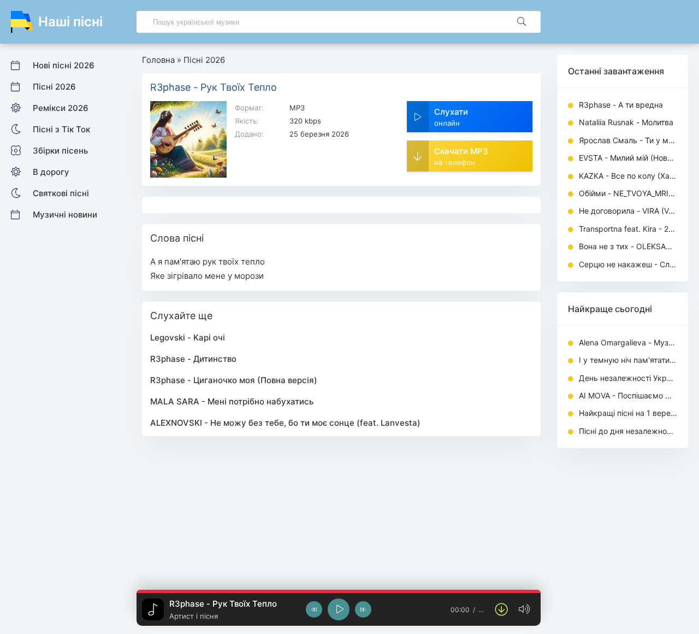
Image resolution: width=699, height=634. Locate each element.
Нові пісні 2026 (63, 65)
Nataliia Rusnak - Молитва (626, 122)
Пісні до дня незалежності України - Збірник (628, 431)
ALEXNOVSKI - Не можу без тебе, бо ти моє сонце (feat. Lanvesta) (285, 423)
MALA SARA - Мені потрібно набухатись (231, 401)
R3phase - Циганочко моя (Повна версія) (233, 380)
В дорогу (51, 172)
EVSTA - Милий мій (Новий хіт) (628, 157)
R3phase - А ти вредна (621, 104)
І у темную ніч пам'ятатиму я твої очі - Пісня (628, 360)
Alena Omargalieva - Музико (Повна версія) (628, 342)
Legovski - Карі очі (187, 337)
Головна (158, 60)
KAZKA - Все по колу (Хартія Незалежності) (628, 175)
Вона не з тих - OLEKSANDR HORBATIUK (628, 246)
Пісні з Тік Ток (61, 129)
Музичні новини (65, 214)
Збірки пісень (60, 150)
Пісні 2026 (54, 86)
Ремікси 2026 (60, 108)
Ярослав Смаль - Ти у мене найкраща (628, 140)
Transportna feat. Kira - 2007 (628, 228)
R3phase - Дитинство (193, 359)
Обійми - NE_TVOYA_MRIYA (628, 193)
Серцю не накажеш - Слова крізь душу (628, 264)
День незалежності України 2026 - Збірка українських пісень (628, 378)
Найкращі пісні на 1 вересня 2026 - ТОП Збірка (628, 413)
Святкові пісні (61, 193)
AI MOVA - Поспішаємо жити (628, 395)
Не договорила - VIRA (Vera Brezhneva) (628, 210)
